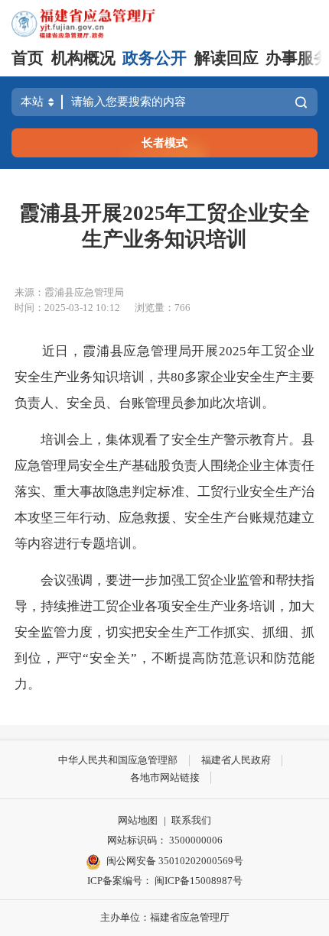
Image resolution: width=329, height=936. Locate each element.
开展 (205, 351)
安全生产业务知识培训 (80, 377)
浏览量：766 (163, 307)
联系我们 (191, 820)
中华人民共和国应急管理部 (118, 760)
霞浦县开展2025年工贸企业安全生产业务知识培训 (164, 226)
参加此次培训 (223, 403)
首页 (27, 58)
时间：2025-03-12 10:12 (67, 307)
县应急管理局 (151, 351)
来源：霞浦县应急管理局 (69, 292)
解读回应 (226, 58)
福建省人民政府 (236, 760)
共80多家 (184, 377)
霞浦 (96, 351)
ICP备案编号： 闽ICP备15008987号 (165, 880)
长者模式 (164, 142)
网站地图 (138, 820)
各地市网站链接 (165, 777)
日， (69, 351)
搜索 (301, 102)
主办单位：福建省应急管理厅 (165, 917)
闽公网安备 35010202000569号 (174, 860)
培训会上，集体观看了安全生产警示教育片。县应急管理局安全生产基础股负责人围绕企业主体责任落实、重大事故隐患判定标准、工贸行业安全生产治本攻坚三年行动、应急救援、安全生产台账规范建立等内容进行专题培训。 (164, 491)
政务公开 (154, 58)
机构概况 (83, 58)
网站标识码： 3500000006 (165, 840)
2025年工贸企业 (266, 351)
